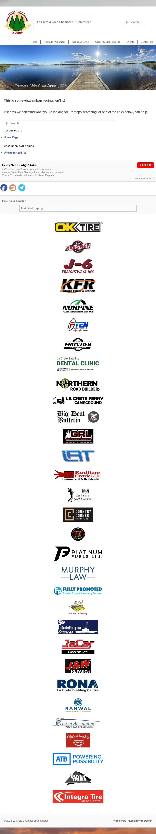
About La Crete (80, 41)
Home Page (11, 137)
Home (34, 41)
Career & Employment (107, 41)
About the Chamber (54, 41)
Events (130, 41)
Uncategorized (13, 152)
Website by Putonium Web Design (132, 820)
